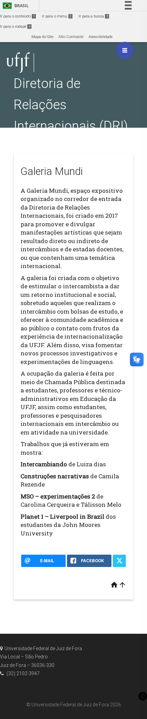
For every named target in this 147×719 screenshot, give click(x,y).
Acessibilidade (100, 37)
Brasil (14, 6)
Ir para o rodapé (15, 26)
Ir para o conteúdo (17, 16)
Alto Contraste (70, 37)
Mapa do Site (42, 37)
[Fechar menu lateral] (124, 50)
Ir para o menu (56, 16)
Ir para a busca (93, 16)
